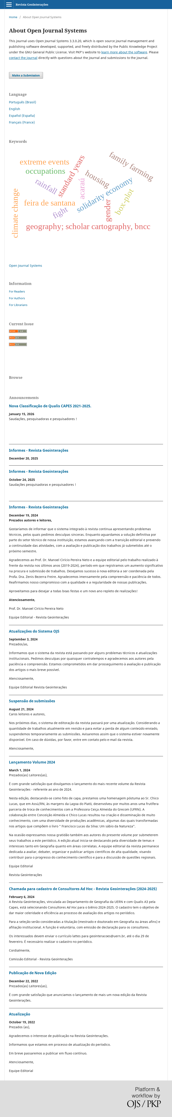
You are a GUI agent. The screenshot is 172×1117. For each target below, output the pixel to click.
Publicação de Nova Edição (32, 972)
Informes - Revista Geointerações (38, 450)
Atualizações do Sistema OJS (34, 631)
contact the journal (23, 58)
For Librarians (18, 305)
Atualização (19, 1014)
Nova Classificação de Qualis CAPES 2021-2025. (50, 405)
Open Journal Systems (25, 265)
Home (13, 17)
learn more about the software (124, 52)
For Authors (17, 298)
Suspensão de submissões (32, 700)
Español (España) (22, 115)
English (14, 109)
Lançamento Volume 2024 (32, 762)
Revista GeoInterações (32, 4)
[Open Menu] (8, 4)
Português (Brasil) (22, 102)
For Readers (17, 291)
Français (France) (22, 122)
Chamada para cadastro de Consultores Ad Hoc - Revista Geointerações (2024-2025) (83, 888)
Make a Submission (26, 75)
